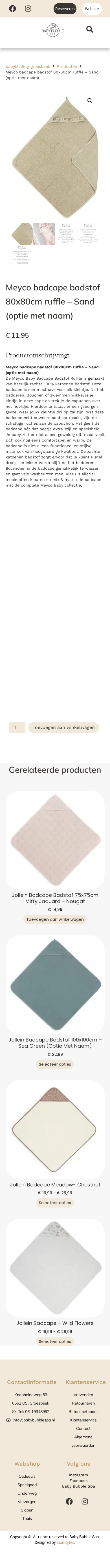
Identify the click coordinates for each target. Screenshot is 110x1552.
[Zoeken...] (89, 30)
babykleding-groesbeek (28, 66)
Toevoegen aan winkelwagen (64, 727)
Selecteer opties (55, 1064)
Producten (67, 66)
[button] (90, 101)
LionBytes (65, 1542)
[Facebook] (12, 8)
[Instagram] (28, 8)
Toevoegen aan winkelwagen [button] (55, 919)
